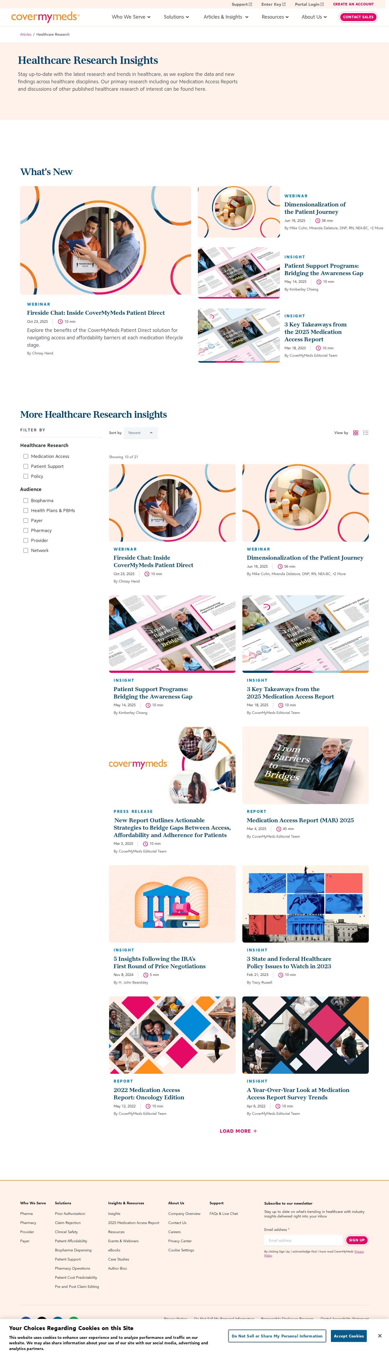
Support (240, 4)
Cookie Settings (181, 1250)
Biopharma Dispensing (73, 1250)
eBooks (114, 1250)
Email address (276, 1229)
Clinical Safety (66, 1232)
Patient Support (68, 1259)
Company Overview (184, 1213)
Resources (116, 1232)
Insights (114, 1213)
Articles (25, 34)
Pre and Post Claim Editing (77, 1286)
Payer (24, 1241)
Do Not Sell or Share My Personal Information (277, 1335)
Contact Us (177, 1223)
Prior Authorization (70, 1213)
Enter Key (271, 4)
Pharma (26, 1213)
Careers (174, 1232)
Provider (27, 1232)
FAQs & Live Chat (224, 1213)
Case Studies (118, 1259)
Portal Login (307, 4)
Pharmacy (28, 1223)
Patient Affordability (71, 1241)
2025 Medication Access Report (133, 1223)
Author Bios (117, 1268)
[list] (366, 433)
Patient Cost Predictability (76, 1277)
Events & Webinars (123, 1241)
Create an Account (353, 4)
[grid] (356, 433)
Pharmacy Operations (72, 1268)
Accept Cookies (349, 1335)
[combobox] (141, 433)
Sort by (115, 433)
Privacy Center (180, 1241)
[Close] (380, 1335)
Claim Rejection (68, 1223)
